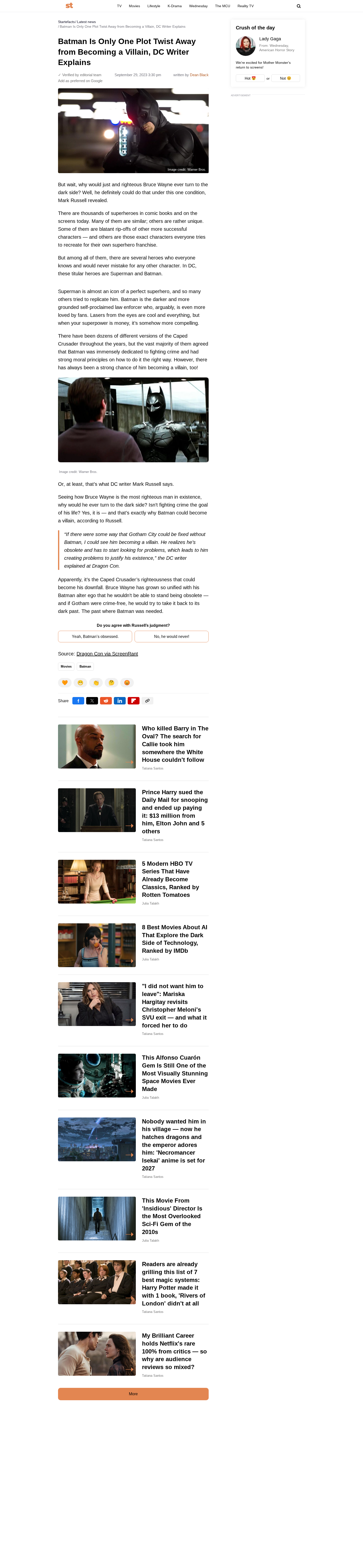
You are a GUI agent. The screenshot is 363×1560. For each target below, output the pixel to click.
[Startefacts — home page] (69, 6)
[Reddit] (106, 700)
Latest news (86, 22)
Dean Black (199, 75)
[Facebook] (78, 700)
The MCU (222, 6)
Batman (85, 666)
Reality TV (246, 6)
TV (119, 6)
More (133, 1394)
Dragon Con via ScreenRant (107, 653)
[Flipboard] (134, 700)
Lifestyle (153, 6)
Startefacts (66, 22)
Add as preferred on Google (80, 81)
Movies (134, 6)
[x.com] (92, 700)
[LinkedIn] (120, 700)
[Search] (299, 6)
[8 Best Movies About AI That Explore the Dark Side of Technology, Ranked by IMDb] (133, 945)
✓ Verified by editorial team (79, 75)
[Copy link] (147, 700)
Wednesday (198, 6)
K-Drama (175, 6)
